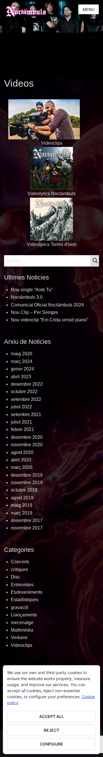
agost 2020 (22, 452)
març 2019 (21, 513)
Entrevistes (22, 584)
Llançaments (24, 614)
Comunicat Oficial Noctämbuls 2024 (47, 304)
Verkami (19, 637)
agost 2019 (22, 497)
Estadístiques (24, 599)
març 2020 (21, 467)
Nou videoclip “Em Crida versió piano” (49, 319)
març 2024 (21, 361)
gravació (19, 607)
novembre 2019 (27, 482)
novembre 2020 (27, 444)
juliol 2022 (21, 406)
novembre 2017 (27, 527)
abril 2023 (21, 376)
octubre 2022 (24, 391)
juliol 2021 (21, 422)
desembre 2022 (27, 384)
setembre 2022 (26, 399)
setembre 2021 (26, 414)
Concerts (20, 561)
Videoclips (51, 143)
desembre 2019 (27, 475)
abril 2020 (21, 459)
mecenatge (22, 622)
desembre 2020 (27, 437)
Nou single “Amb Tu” (32, 289)
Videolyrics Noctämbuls (51, 193)
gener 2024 (22, 368)
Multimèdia (22, 630)
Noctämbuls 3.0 (27, 297)
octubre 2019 (24, 490)
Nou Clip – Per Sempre (34, 312)
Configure (51, 744)
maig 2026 (21, 353)
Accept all (51, 716)
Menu (88, 9)
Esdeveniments (26, 592)
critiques (19, 569)
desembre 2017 (27, 520)
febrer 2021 (22, 429)
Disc (15, 576)
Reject (51, 730)
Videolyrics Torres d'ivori (51, 244)
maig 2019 (21, 505)
